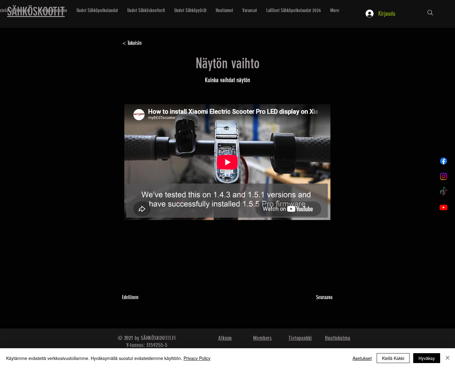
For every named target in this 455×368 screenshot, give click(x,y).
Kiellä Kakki (393, 358)
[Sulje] (447, 358)
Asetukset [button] (362, 358)
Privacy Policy (197, 358)
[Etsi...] (430, 12)
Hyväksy (426, 358)
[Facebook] (443, 161)
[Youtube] (443, 207)
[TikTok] (443, 192)
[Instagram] (443, 176)
